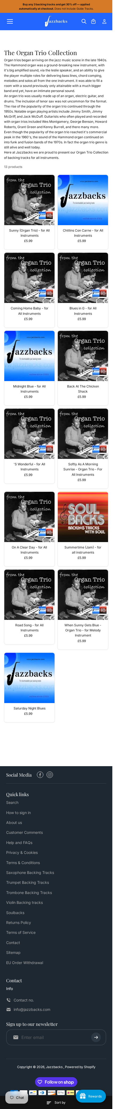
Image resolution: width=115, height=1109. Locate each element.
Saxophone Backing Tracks (30, 872)
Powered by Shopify (80, 1067)
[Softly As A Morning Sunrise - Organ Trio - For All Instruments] (83, 434)
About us (14, 822)
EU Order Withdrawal (24, 962)
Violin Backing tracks (24, 902)
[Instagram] (50, 775)
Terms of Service (21, 932)
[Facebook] (40, 775)
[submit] (96, 1037)
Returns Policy (18, 922)
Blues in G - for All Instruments (83, 310)
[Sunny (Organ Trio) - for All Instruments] (29, 200)
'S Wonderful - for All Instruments (29, 466)
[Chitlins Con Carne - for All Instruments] (83, 200)
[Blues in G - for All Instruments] (83, 278)
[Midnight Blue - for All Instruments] (29, 356)
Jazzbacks (54, 1067)
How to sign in (18, 812)
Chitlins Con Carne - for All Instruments (83, 232)
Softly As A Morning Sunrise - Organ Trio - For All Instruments (82, 469)
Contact (13, 942)
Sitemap (13, 952)
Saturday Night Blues (29, 708)
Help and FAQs (19, 842)
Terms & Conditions (23, 862)
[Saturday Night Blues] (29, 678)
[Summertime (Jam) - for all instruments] (83, 517)
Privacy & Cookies (22, 852)
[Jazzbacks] (56, 21)
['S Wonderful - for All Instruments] (29, 434)
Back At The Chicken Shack (83, 388)
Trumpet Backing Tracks (27, 882)
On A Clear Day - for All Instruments (29, 549)
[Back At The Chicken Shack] (83, 356)
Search (12, 802)
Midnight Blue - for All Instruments (29, 388)
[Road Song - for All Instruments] (29, 595)
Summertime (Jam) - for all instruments (82, 549)
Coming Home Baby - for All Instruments (29, 310)
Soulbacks (15, 912)
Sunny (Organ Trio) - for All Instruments (29, 232)
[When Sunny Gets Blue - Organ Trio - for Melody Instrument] (83, 595)
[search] (84, 21)
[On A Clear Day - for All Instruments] (29, 517)
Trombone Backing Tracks (29, 892)
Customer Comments (24, 832)
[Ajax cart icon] (93, 21)
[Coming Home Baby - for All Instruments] (29, 278)
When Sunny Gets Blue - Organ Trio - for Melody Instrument (82, 630)
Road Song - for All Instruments (29, 627)
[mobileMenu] (10, 21)
